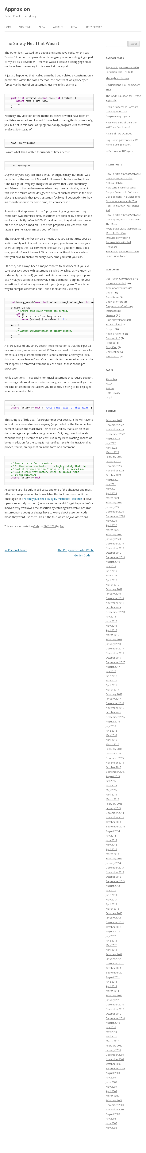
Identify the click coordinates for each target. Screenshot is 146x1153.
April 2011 (111, 986)
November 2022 (115, 429)
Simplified (111, 347)
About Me (24, 27)
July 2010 (111, 1027)
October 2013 (113, 876)
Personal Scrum (16, 550)
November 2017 (115, 653)
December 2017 (115, 648)
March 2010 (112, 1041)
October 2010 (113, 1013)
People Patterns (115, 333)
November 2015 (115, 762)
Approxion (17, 9)
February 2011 (114, 995)
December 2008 (115, 1105)
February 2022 (114, 456)
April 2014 (111, 849)
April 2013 (111, 904)
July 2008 (111, 1118)
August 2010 (113, 1022)
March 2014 (112, 854)
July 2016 (111, 726)
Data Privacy (94, 27)
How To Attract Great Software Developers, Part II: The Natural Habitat (123, 178)
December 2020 (115, 511)
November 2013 (115, 872)
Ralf (62, 526)
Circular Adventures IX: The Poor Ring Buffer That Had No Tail (123, 205)
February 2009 (114, 1100)
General (110, 315)
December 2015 (115, 758)
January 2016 (113, 753)
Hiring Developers (116, 320)
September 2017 (115, 662)
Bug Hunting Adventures (120, 279)
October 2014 (113, 822)
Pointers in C (113, 338)
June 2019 (111, 571)
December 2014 (115, 812)
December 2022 (115, 425)
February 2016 (114, 749)
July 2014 (111, 835)
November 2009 (115, 1059)
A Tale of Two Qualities (119, 133)
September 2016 (115, 717)
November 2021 (115, 470)
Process (110, 342)
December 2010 (115, 1004)
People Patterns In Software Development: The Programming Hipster (122, 111)
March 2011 (112, 990)
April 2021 (111, 493)
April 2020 (111, 525)
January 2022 (113, 461)
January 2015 (113, 808)
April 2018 (111, 630)
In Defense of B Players (119, 151)
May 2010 (111, 1032)
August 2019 (113, 561)
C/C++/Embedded (116, 283)
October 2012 (113, 927)
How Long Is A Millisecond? (121, 187)
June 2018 (111, 621)
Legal (74, 27)
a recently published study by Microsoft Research (52, 499)
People (110, 329)
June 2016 (111, 730)
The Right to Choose (117, 78)
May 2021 (111, 488)
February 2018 (114, 639)
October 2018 (113, 607)
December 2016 (115, 703)
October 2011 (113, 968)
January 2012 (113, 959)
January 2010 (113, 1050)
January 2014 (113, 863)
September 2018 (115, 612)
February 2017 (114, 694)
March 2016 (112, 744)
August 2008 (113, 1114)
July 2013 (111, 890)
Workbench (112, 356)
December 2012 (115, 922)
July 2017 (111, 671)
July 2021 (111, 484)
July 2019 (111, 566)
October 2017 (113, 657)
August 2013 (113, 886)
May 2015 (111, 790)
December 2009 (115, 1054)
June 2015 (111, 785)
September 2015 (115, 771)
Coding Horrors (114, 301)
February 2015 (114, 803)
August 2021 (113, 479)
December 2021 (115, 466)
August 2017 (113, 666)
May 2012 (111, 945)
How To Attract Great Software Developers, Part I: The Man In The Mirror (123, 219)
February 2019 (114, 589)
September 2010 (115, 1018)
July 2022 (111, 443)
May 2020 (111, 520)
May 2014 (111, 844)
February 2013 (114, 913)
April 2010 (111, 1036)
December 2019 (115, 543)
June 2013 (111, 895)
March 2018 (112, 634)
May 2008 (111, 1127)
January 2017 (113, 698)
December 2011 (115, 963)
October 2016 (113, 712)
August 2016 (113, 721)
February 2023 (114, 420)
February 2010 (114, 1045)
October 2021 (113, 475)
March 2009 (112, 1095)
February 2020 (114, 534)
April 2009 (111, 1091)
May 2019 (111, 575)
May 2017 (111, 680)
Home (8, 27)
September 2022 (115, 434)
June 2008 (111, 1123)
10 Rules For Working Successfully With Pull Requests (118, 242)
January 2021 (113, 507)
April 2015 (111, 794)
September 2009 (115, 1068)
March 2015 (112, 799)
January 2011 (113, 1000)
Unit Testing (112, 352)
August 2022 (113, 438)
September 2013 (115, 881)
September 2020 (115, 516)
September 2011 (115, 972)
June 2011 (111, 981)
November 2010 (115, 1009)
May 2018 (111, 625)
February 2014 (114, 858)
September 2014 (115, 826)
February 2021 (114, 502)
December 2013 (115, 867)
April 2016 (111, 739)
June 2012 (111, 940)
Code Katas (112, 297)
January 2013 (113, 917)
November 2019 (115, 548)
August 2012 (113, 931)
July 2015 (111, 781)
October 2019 (113, 552)
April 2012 (111, 949)
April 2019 (111, 580)
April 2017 (111, 685)
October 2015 (113, 767)
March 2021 (112, 498)
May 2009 (111, 1086)
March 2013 (112, 908)
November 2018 (115, 603)
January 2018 (113, 644)
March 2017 (112, 689)
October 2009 (113, 1064)
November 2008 (115, 1109)
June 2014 (111, 840)
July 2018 (111, 616)
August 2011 (113, 977)
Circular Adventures (117, 288)
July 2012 (111, 936)
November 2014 (115, 817)
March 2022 (112, 452)
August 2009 (113, 1073)
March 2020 (112, 530)
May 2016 (111, 735)
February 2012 (114, 954)
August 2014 (113, 831)
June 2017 (111, 676)
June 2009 (111, 1082)
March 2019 (112, 584)
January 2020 (113, 539)
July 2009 (111, 1077)
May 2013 (111, 899)
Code (36, 526)
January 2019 (113, 593)
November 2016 (115, 708)
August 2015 (113, 776)
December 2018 (115, 598)
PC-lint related (114, 324)
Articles (58, 27)
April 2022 (111, 447)
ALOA (42, 27)
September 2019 (115, 557)
